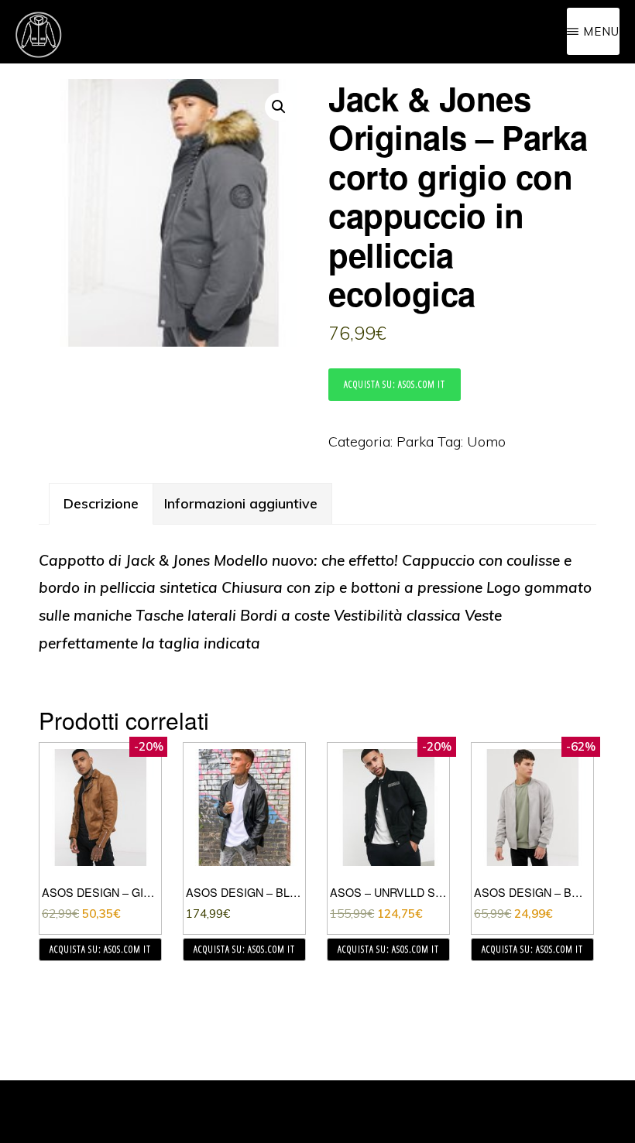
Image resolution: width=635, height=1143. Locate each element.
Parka (415, 441)
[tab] (101, 504)
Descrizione (101, 503)
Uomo (486, 441)
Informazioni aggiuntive (241, 503)
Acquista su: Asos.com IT (394, 384)
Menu (601, 31)
